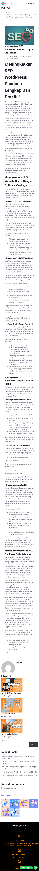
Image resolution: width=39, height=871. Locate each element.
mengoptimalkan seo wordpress (19, 642)
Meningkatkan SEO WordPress (14, 557)
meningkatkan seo (15, 645)
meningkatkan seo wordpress (18, 647)
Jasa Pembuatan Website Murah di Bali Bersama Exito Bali (17, 319)
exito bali (16, 640)
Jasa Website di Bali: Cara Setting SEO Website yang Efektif (18, 763)
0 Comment (14, 58)
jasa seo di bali (24, 640)
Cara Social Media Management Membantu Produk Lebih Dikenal (18, 757)
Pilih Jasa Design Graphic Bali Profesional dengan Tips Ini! (19, 776)
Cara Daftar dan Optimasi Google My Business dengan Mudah (19, 768)
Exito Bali (14, 614)
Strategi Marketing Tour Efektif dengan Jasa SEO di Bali (19, 772)
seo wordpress (13, 649)
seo (29, 647)
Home (8, 12)
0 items (31, 3)
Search (3, 740)
